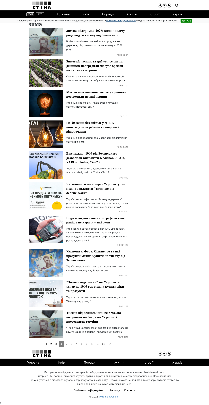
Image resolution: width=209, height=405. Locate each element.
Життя (132, 14)
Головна (63, 14)
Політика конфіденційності (90, 390)
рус (39, 14)
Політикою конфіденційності (121, 20)
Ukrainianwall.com (109, 396)
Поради (108, 14)
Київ (86, 14)
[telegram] (160, 5)
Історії (155, 14)
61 (110, 343)
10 (92, 343)
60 (103, 343)
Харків (177, 14)
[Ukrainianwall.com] (42, 5)
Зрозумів (186, 20)
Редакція (115, 390)
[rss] (169, 5)
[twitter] (164, 5)
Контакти (129, 390)
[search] (176, 5)
